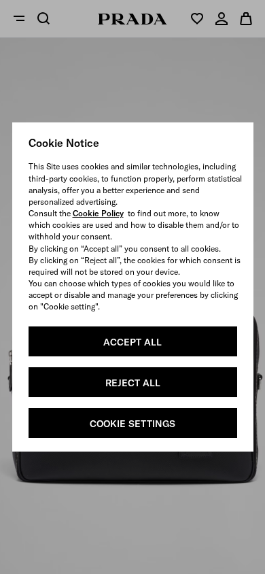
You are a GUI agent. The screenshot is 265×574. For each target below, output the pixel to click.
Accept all (132, 342)
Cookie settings (132, 424)
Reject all (132, 383)
